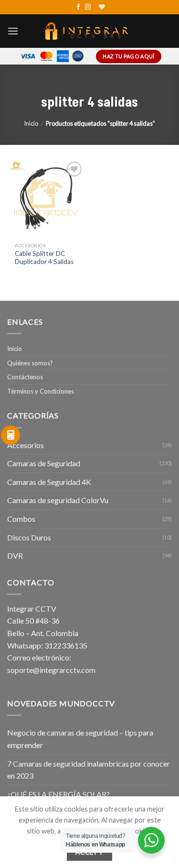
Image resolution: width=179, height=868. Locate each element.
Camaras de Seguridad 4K (49, 481)
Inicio (31, 123)
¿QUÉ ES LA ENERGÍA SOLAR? (58, 794)
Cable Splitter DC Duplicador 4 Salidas (44, 258)
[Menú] (13, 31)
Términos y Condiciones (40, 391)
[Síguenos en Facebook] (78, 7)
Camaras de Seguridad (43, 463)
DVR (15, 555)
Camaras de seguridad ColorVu (57, 500)
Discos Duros (29, 537)
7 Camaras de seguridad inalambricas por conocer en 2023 (88, 769)
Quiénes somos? (30, 363)
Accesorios (25, 445)
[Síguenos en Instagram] (88, 7)
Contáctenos (25, 377)
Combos (21, 518)
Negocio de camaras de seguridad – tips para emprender (80, 738)
